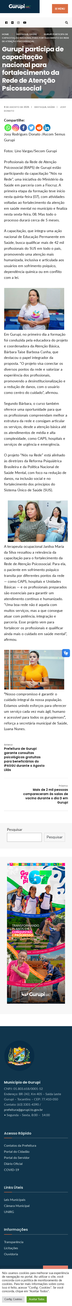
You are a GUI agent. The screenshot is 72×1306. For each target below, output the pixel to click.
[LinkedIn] (46, 127)
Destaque (22, 34)
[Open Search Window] (66, 22)
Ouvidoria (11, 1254)
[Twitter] (31, 127)
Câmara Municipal (17, 1206)
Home (5, 34)
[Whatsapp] (7, 127)
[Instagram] (15, 127)
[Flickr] (12, 22)
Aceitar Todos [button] (36, 1299)
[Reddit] (39, 127)
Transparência (13, 1242)
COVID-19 (11, 1170)
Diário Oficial (13, 1163)
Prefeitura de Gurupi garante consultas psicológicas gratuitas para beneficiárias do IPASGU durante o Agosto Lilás (24, 757)
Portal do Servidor (17, 1157)
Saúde (33, 34)
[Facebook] (23, 127)
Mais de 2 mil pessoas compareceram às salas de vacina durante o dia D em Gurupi (45, 794)
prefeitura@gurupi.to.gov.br (23, 1109)
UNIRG (9, 1212)
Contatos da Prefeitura (20, 1145)
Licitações (11, 1248)
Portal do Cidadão (16, 1151)
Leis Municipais (14, 1199)
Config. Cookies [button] (13, 1299)
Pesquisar (14, 830)
